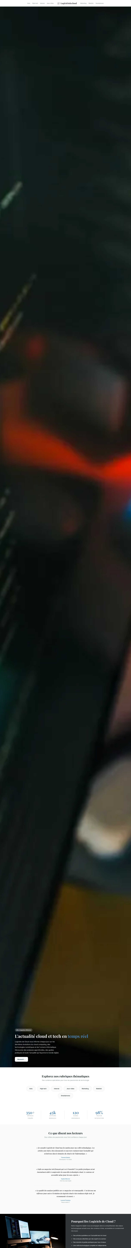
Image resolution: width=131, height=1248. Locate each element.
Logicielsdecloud (67, 3)
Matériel (91, 3)
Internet (42, 3)
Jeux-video (50, 3)
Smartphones (100, 3)
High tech (35, 3)
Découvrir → (21, 1059)
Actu (28, 3)
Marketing (83, 3)
